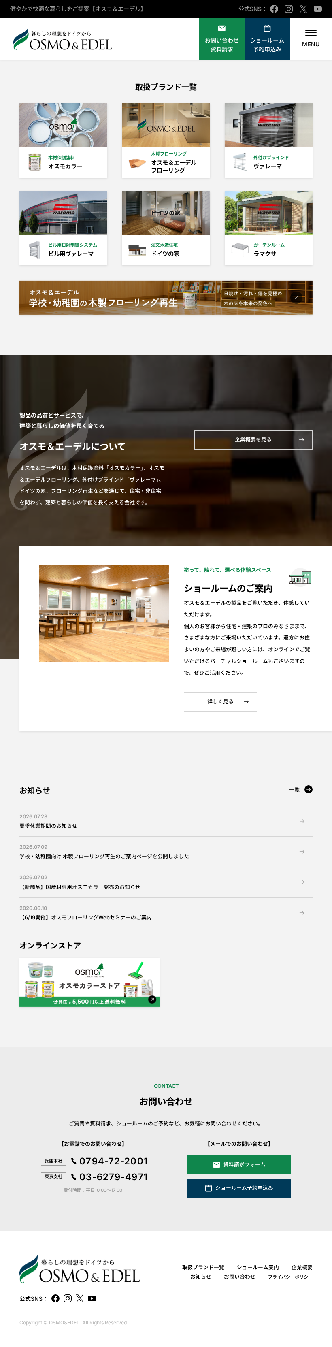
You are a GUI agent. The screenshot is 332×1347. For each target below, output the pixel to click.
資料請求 (222, 45)
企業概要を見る (253, 440)
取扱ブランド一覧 (203, 1267)
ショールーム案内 (258, 1267)
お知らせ (200, 1277)
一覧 (294, 790)
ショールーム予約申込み (267, 45)
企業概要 (302, 1267)
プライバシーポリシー (290, 1277)
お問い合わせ (239, 1277)
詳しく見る (220, 702)
